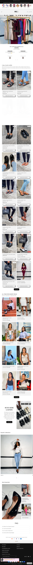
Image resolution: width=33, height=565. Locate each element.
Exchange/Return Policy (6, 548)
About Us (18, 546)
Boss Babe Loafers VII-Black (7, 227)
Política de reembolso (19, 563)
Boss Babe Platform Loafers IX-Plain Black (9, 145)
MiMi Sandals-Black (20, 119)
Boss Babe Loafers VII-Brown (21, 227)
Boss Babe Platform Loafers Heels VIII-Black (9, 254)
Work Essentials (25, 517)
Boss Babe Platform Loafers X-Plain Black (23, 145)
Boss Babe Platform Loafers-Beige (22, 254)
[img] (16, 47)
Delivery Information (5, 550)
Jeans (2, 475)
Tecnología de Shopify (13, 563)
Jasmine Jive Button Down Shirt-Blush (8, 342)
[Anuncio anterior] (1, 1)
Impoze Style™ (8, 563)
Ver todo (16, 289)
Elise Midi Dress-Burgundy (21, 281)
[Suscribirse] (15, 556)
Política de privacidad (26, 563)
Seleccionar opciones (9, 95)
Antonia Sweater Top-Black (21, 391)
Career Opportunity (20, 548)
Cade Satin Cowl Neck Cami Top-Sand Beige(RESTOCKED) (22, 366)
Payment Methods (5, 552)
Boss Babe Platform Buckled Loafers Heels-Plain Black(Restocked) (25, 499)
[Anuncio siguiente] (31, 1)
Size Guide (3, 546)
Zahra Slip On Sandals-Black (7, 119)
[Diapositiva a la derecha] (18, 478)
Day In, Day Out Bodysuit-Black (7, 391)
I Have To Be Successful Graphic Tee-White (23, 342)
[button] (2, 12)
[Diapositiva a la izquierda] (15, 478)
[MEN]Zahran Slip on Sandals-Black (8, 91)
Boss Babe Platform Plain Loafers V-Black (8, 281)
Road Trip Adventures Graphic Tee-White (8, 366)
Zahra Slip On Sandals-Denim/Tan (22, 91)
